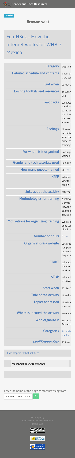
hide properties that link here (23, 353)
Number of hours (46, 236)
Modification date (46, 342)
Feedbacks (51, 102)
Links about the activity (42, 191)
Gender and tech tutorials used (36, 162)
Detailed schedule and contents (35, 73)
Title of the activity (45, 295)
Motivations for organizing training (33, 221)
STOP (55, 277)
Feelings (53, 129)
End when (51, 84)
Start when (51, 288)
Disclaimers (37, 424)
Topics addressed (46, 302)
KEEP (55, 177)
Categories (51, 331)
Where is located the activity (38, 313)
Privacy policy (37, 417)
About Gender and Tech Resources (37, 420)
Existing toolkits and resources (36, 91)
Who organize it (47, 320)
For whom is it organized (40, 151)
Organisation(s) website (41, 243)
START (54, 262)
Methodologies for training (39, 198)
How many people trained (40, 169)
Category (52, 66)
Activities (67, 331)
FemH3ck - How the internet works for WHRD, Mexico (34, 44)
